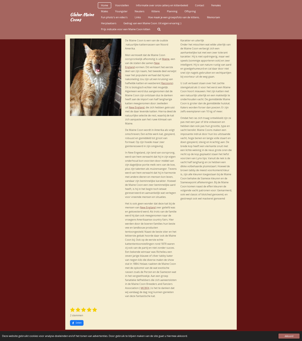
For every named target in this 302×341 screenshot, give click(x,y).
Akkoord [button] (289, 336)
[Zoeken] (159, 29)
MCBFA (145, 288)
